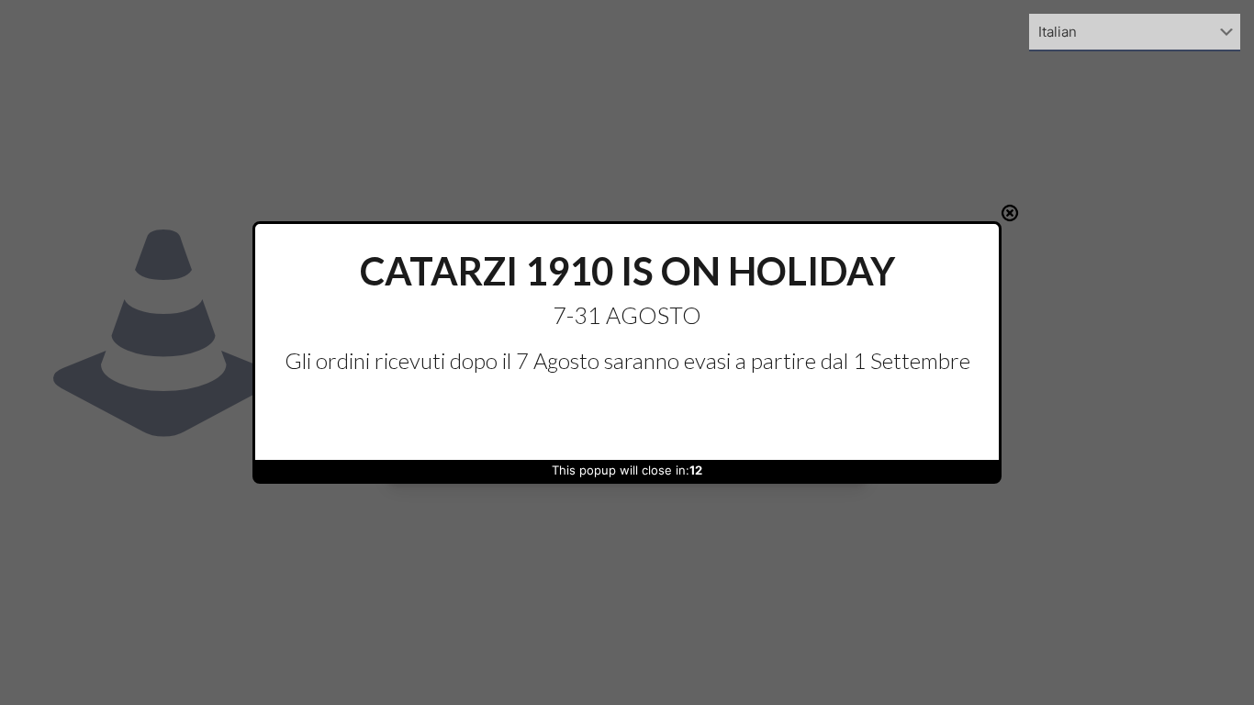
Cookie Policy (587, 457)
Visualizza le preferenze (779, 417)
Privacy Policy (656, 457)
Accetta (475, 417)
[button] (841, 248)
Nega (627, 417)
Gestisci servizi (445, 368)
